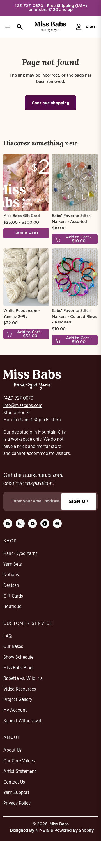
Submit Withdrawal (22, 721)
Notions (11, 574)
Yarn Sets (12, 564)
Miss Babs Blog (18, 668)
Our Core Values (19, 761)
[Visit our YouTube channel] (32, 523)
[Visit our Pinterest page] (57, 523)
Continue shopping (50, 102)
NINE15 (42, 831)
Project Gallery (17, 699)
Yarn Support (16, 792)
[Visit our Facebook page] (7, 523)
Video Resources (19, 689)
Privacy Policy (17, 803)
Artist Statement (19, 771)
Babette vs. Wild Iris (22, 678)
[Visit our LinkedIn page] (44, 523)
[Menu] (7, 26)
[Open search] (18, 27)
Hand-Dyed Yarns (20, 553)
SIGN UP (78, 501)
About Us (12, 750)
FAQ (7, 636)
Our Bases (13, 646)
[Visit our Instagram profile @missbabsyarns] (20, 523)
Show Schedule (18, 657)
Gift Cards (13, 596)
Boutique (12, 606)
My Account (15, 710)
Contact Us (14, 782)
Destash (11, 585)
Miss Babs (59, 824)
